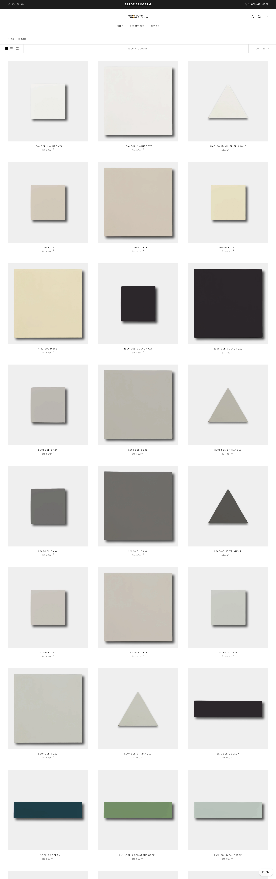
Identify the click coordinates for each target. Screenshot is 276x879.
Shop (120, 26)
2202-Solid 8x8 (138, 551)
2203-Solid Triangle (228, 551)
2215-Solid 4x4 (47, 652)
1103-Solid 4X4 (47, 247)
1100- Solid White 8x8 (137, 146)
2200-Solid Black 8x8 (228, 349)
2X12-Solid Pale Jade (228, 855)
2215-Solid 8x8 (138, 652)
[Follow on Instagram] (13, 4)
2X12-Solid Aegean (48, 855)
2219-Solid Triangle (138, 754)
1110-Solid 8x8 (47, 349)
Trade (155, 26)
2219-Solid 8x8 (47, 754)
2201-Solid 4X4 (47, 450)
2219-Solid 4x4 (228, 652)
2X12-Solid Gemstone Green (138, 855)
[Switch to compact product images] (17, 48)
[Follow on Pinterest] (18, 4)
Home (11, 38)
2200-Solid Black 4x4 (138, 349)
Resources (137, 26)
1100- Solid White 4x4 (48, 146)
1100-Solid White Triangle (228, 146)
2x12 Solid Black (228, 754)
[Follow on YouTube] (22, 4)
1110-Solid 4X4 (228, 247)
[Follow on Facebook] (9, 4)
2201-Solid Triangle (228, 450)
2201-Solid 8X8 (138, 450)
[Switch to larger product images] (6, 48)
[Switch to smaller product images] (11, 48)
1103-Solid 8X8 (137, 247)
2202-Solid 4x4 (47, 551)
